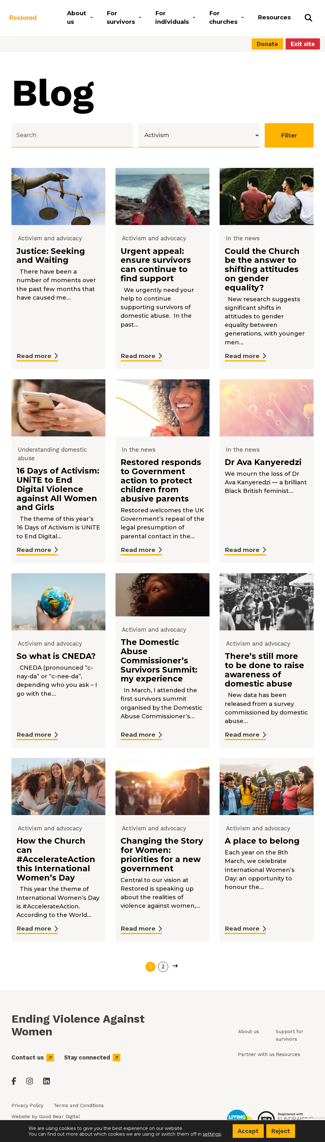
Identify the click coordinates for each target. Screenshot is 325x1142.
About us (248, 1031)
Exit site (303, 44)
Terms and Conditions (79, 1105)
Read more (34, 356)
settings (212, 1134)
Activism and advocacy (50, 238)
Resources (288, 1054)
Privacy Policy (27, 1105)
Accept (248, 1131)
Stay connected (87, 1057)
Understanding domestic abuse (52, 453)
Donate (267, 44)
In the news (243, 238)
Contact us (27, 1057)
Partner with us (256, 1054)
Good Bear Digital (59, 1116)
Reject (280, 1131)
